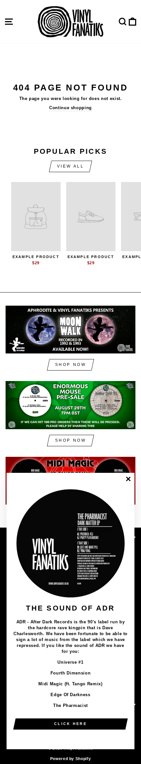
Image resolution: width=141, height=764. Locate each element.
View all (70, 166)
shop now (70, 364)
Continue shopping (70, 107)
